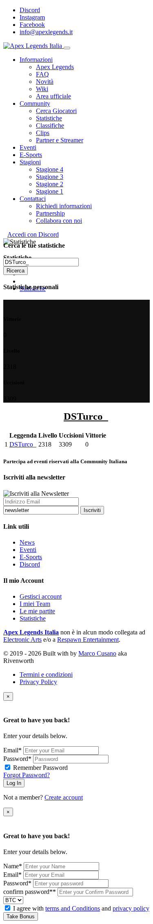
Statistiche (49, 118)
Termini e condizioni (46, 674)
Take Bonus (21, 916)
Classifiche (50, 125)
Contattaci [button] (33, 198)
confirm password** (29, 891)
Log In (14, 783)
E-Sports (31, 557)
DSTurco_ (22, 444)
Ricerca (15, 271)
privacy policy (131, 908)
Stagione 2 (49, 184)
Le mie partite (37, 611)
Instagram (32, 17)
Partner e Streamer (59, 140)
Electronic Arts (22, 639)
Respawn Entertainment (88, 639)
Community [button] (35, 103)
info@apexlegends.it (46, 31)
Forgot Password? (26, 774)
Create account (63, 797)
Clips (42, 132)
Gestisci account (41, 596)
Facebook (32, 24)
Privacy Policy (38, 681)
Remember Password (40, 767)
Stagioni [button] (30, 162)
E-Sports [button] (31, 154)
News (27, 542)
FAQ (42, 74)
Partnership (50, 213)
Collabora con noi (59, 220)
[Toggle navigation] (67, 48)
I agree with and (81, 908)
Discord (30, 10)
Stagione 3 (49, 176)
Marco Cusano (97, 653)
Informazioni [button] (36, 59)
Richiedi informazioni (64, 206)
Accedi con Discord (33, 234)
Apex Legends (55, 66)
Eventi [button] (28, 147)
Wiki (42, 88)
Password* (17, 758)
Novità (44, 81)
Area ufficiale (53, 96)
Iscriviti (92, 510)
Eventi (28, 549)
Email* (12, 750)
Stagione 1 (49, 191)
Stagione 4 (49, 169)
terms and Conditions (72, 908)
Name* (12, 866)
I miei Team (35, 603)
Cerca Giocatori (56, 110)
